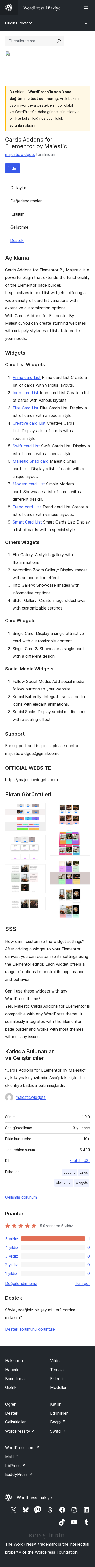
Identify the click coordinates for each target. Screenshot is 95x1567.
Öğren (10, 1404)
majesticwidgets (20, 154)
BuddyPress (19, 1474)
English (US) (80, 1160)
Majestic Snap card (31, 461)
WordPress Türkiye (34, 1497)
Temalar (57, 1369)
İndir (12, 168)
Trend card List (27, 506)
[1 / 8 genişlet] (38, 809)
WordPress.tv (20, 1431)
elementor (64, 1183)
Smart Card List (27, 522)
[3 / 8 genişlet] (38, 871)
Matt (12, 1456)
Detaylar (18, 187)
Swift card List (26, 445)
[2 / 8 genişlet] (38, 841)
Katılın (55, 1404)
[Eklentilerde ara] (59, 41)
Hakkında (14, 1360)
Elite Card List (26, 407)
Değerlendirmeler (26, 200)
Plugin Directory (18, 23)
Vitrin (55, 1360)
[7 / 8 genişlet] (83, 866)
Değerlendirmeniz (21, 1283)
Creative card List (29, 423)
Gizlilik (11, 1387)
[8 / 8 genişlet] (83, 895)
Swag (58, 1431)
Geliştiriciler (15, 1421)
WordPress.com (22, 1447)
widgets (82, 1183)
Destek (17, 240)
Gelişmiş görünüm (21, 1197)
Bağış (58, 1421)
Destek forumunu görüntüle (30, 1329)
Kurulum (17, 214)
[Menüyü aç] (87, 7)
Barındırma (15, 1378)
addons (69, 1172)
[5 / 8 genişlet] (83, 809)
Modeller (58, 1387)
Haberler (13, 1369)
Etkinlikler (59, 1413)
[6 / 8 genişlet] (83, 837)
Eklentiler (58, 1378)
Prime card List (27, 377)
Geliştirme (19, 227)
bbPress (15, 1465)
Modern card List (29, 483)
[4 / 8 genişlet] (38, 904)
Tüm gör (82, 1283)
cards (83, 1172)
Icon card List (26, 392)
